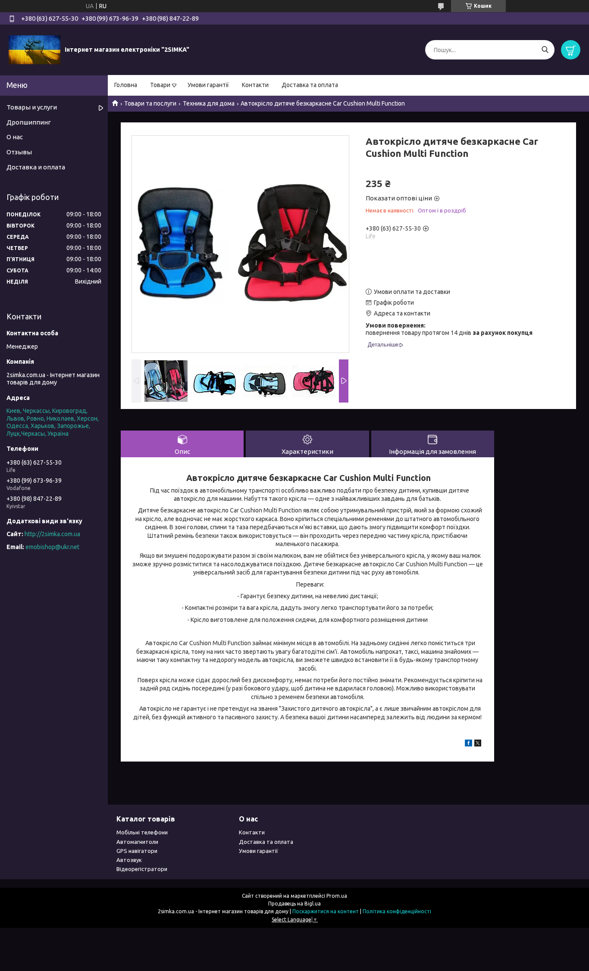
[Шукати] (545, 49)
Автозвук (129, 860)
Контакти (255, 84)
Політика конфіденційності (397, 911)
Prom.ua (336, 896)
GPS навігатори (136, 851)
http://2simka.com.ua (52, 534)
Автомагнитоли (137, 842)
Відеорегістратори (141, 869)
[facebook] (468, 744)
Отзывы (19, 152)
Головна (125, 84)
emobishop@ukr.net (52, 546)
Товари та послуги (150, 103)
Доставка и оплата (35, 167)
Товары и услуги (31, 107)
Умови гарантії (208, 84)
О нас (14, 136)
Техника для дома (209, 103)
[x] (477, 744)
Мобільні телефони (142, 832)
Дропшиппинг (28, 122)
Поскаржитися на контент (325, 911)
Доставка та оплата (310, 84)
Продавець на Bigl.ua (294, 903)
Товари (160, 84)
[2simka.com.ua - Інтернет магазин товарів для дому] (34, 49)
